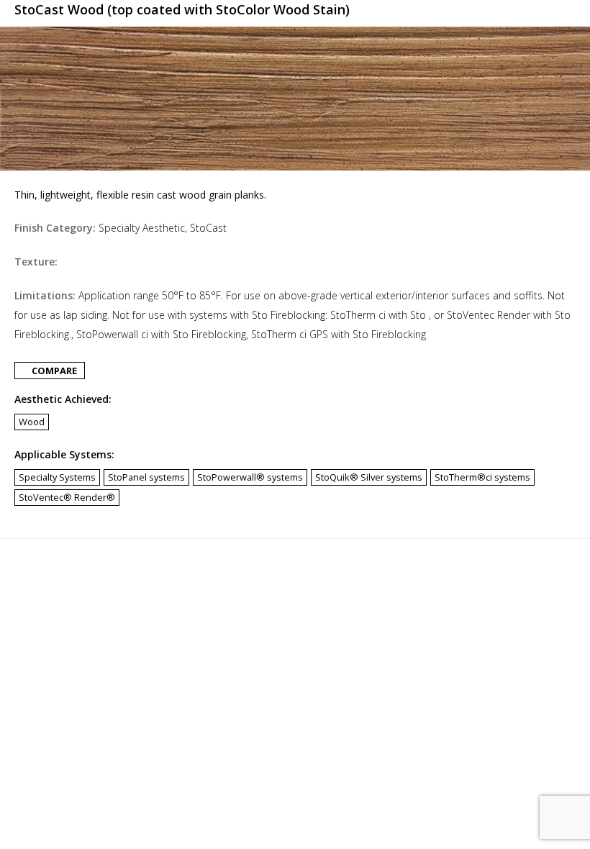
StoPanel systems (146, 477)
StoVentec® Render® (67, 497)
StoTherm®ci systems (482, 477)
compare (53, 370)
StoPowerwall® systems (250, 477)
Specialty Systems (57, 477)
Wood (32, 421)
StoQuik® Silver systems (368, 477)
